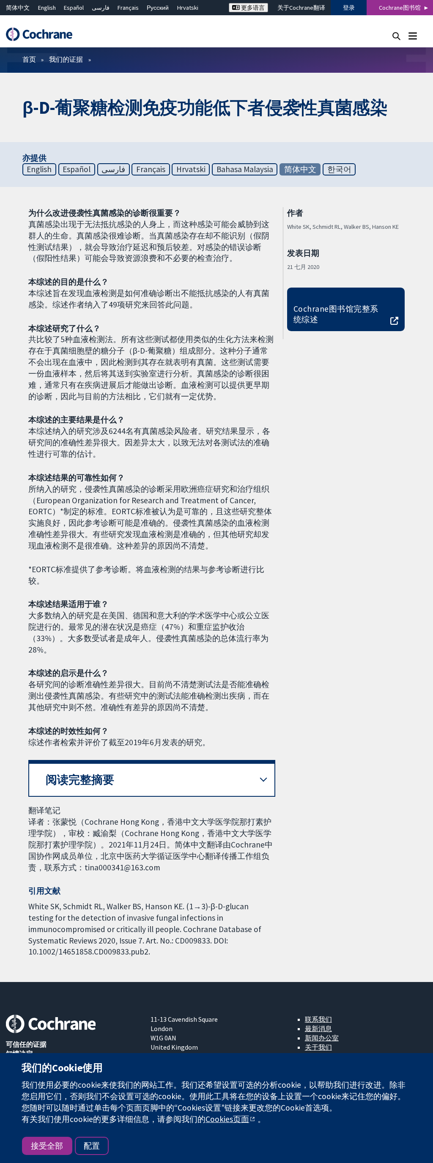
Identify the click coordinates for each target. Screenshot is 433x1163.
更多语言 (252, 7)
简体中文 (18, 7)
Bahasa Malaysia (244, 169)
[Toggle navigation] (412, 36)
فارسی (101, 7)
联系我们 (318, 1019)
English (47, 7)
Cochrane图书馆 (400, 7)
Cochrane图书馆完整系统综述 (335, 314)
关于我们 (318, 1047)
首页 (29, 59)
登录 (349, 7)
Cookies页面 (227, 1119)
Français (128, 7)
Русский (158, 7)
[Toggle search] (396, 36)
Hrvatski (187, 7)
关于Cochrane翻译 (301, 7)
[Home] (43, 34)
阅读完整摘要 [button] (80, 780)
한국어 (339, 169)
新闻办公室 (322, 1038)
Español (74, 7)
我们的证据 (66, 59)
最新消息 (318, 1028)
